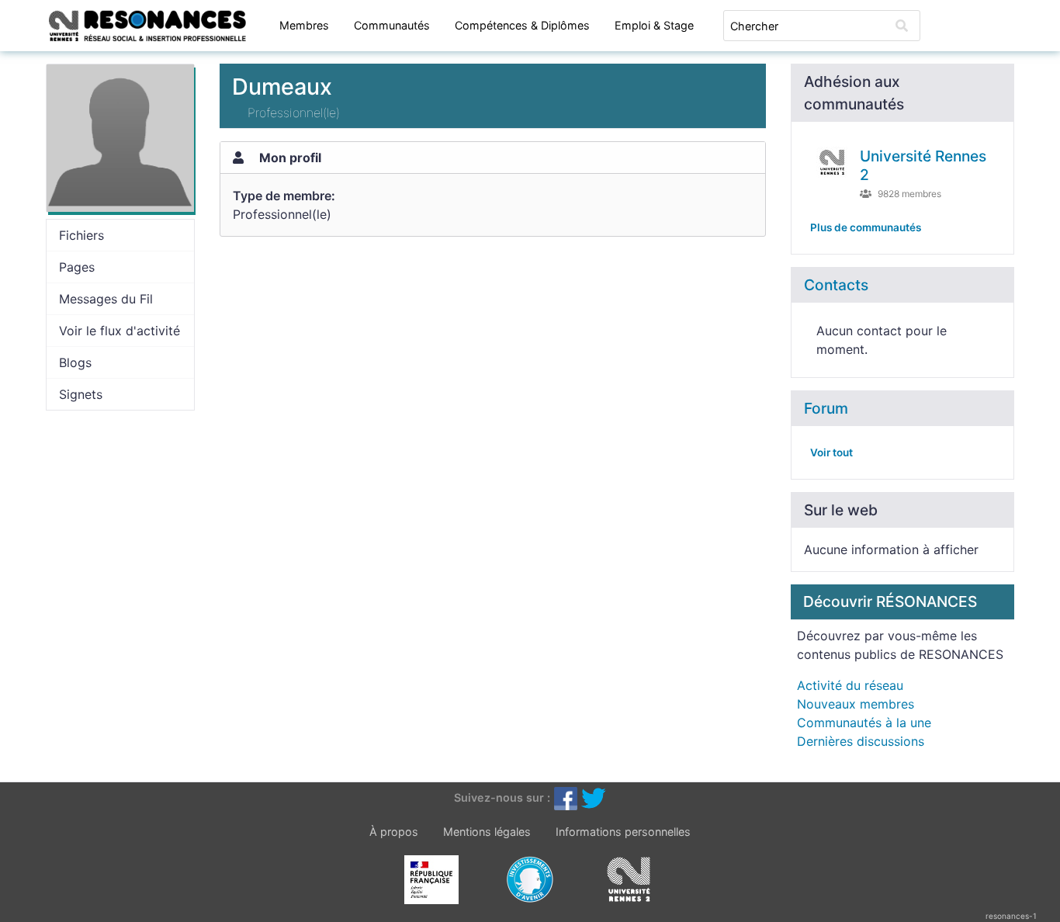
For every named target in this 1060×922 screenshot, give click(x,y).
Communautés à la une (864, 722)
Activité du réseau (850, 685)
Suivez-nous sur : (502, 796)
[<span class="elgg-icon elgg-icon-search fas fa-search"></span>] (901, 25)
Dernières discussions (860, 741)
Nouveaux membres (855, 704)
